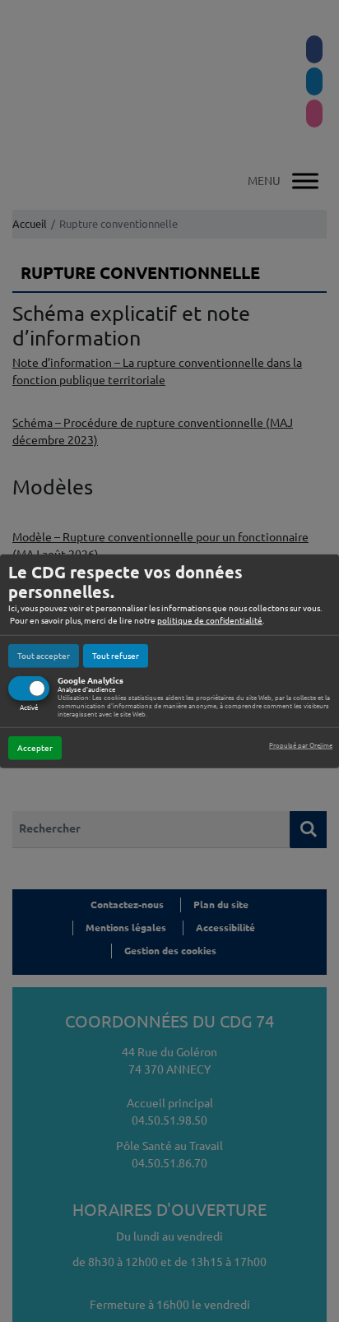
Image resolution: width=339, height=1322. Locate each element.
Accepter (35, 748)
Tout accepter (43, 655)
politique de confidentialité (209, 619)
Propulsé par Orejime (300, 745)
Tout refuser (115, 655)
